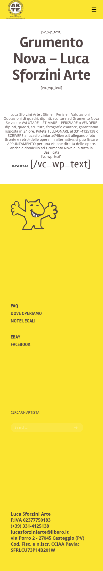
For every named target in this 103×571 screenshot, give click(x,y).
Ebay (15, 337)
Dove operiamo (26, 313)
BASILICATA (20, 166)
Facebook (20, 344)
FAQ (14, 306)
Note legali (23, 321)
